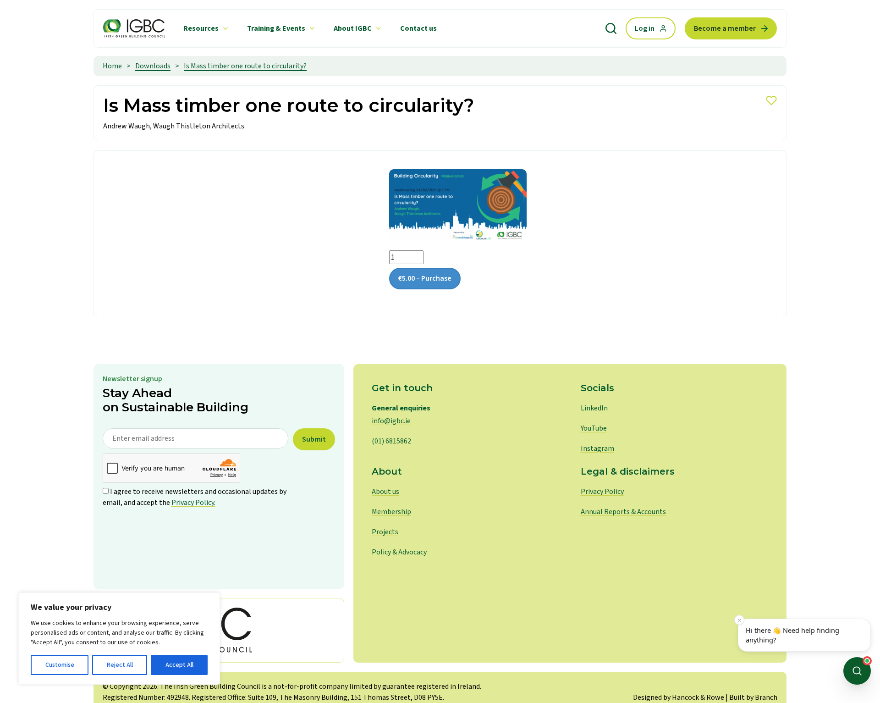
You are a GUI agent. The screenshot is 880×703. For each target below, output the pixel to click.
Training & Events (276, 28)
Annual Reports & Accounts (623, 512)
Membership (391, 512)
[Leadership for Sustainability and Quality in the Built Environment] (134, 28)
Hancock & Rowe (698, 697)
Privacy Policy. (193, 503)
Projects (385, 532)
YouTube (594, 428)
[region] (119, 638)
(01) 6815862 (391, 441)
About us (385, 492)
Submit (314, 439)
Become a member (725, 28)
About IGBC (353, 28)
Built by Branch (753, 697)
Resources (201, 28)
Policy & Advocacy (399, 552)
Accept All (179, 665)
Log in (644, 28)
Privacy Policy (602, 492)
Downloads (152, 66)
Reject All (120, 665)
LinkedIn (594, 408)
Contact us (418, 28)
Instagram (597, 448)
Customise (59, 665)
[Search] (610, 28)
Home (112, 66)
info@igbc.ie (391, 421)
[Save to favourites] (771, 100)
